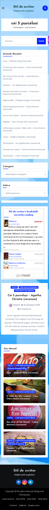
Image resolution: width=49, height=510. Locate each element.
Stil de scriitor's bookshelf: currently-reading (23, 213)
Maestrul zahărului (17, 263)
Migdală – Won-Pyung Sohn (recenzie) (20, 122)
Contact (13, 505)
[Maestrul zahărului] (7, 266)
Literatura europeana (24, 291)
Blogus (38, 491)
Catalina (16, 305)
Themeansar (24, 495)
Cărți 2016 (42, 499)
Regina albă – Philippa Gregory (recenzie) (21, 100)
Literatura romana (15, 444)
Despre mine (33, 505)
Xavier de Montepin (16, 256)
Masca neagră (15, 254)
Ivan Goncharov (15, 224)
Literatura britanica (28, 287)
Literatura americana (25, 365)
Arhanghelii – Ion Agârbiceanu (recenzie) (21, 143)
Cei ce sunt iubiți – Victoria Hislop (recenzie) (23, 115)
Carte (14, 287)
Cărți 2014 (20, 499)
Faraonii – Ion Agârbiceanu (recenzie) (20, 85)
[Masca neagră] (7, 256)
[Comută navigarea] (3, 8)
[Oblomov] (7, 224)
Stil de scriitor (23, 6)
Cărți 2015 (31, 499)
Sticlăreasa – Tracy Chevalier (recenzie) (21, 156)
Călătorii (22, 505)
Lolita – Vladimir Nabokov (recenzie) (19, 137)
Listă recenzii (8, 499)
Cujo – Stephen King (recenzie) (17, 61)
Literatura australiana (25, 418)
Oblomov (13, 221)
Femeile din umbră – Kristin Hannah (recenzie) (24, 149)
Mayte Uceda (14, 265)
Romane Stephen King (17, 369)
